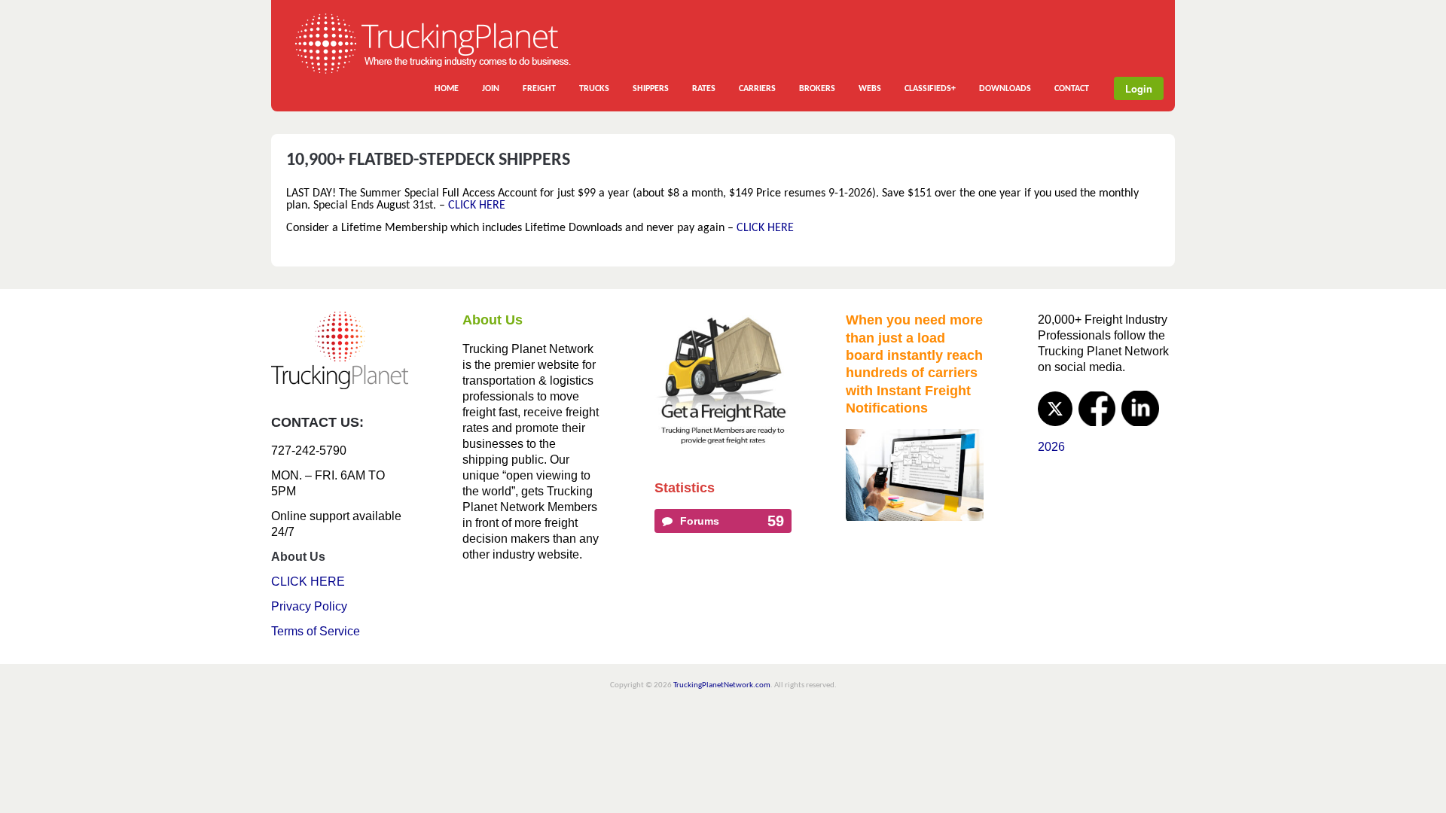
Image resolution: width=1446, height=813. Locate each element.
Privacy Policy (309, 606)
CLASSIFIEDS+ (930, 88)
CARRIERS (757, 88)
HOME (447, 88)
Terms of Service (315, 631)
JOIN (490, 88)
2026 (1051, 446)
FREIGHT (539, 88)
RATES (703, 88)
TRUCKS (594, 88)
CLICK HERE (476, 205)
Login (1138, 88)
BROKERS (817, 88)
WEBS (870, 88)
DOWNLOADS (1005, 88)
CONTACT (1071, 88)
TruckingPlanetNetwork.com (721, 685)
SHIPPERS (651, 88)
